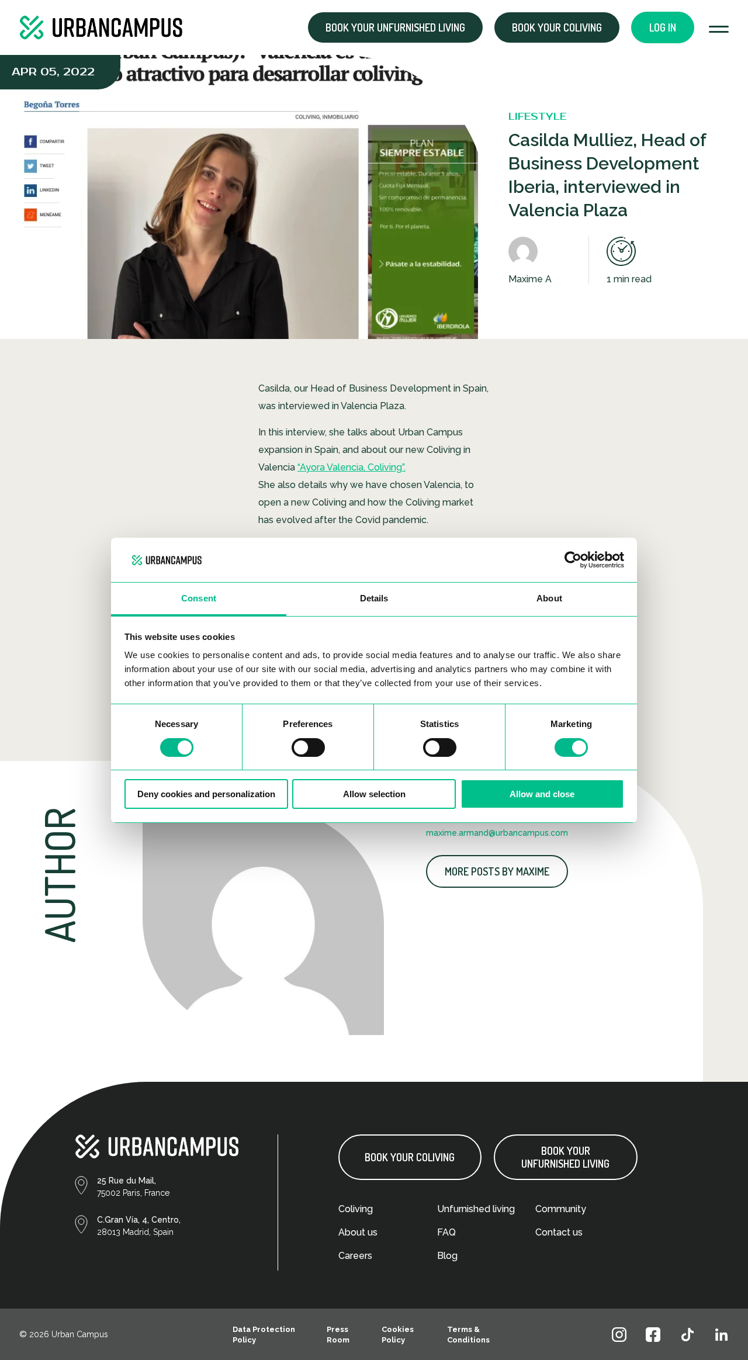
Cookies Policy (398, 1334)
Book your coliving (557, 27)
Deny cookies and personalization (206, 794)
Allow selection (374, 794)
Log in (662, 27)
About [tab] (549, 598)
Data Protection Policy (264, 1334)
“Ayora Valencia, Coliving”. (351, 467)
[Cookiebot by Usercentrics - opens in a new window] (573, 560)
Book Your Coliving (410, 1157)
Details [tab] (374, 598)
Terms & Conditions (468, 1334)
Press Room (338, 1334)
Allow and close (542, 794)
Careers (355, 1255)
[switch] (308, 747)
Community (560, 1208)
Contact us (559, 1232)
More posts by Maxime (497, 871)
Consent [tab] (198, 598)
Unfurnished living (476, 1208)
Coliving (355, 1208)
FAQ (446, 1232)
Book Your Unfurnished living (565, 1157)
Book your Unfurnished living (395, 27)
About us (358, 1232)
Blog (447, 1255)
